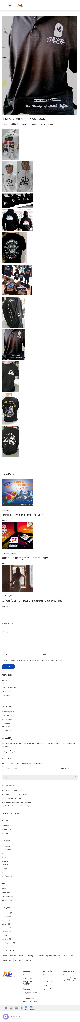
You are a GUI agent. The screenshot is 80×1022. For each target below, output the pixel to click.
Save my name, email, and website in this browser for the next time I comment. (33, 660)
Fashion (4, 857)
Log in (4, 889)
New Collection (7, 715)
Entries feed (6, 893)
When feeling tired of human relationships (32, 601)
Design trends (7, 850)
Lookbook (5, 868)
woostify (28, 960)
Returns (4, 684)
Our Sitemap (6, 699)
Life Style (5, 865)
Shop (45, 985)
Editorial (4, 853)
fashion (22, 956)
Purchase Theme (8, 730)
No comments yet (47, 124)
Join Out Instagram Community (25, 558)
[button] (9, 5)
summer (18, 960)
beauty (13, 956)
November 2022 (7, 826)
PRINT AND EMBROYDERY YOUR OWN (23, 119)
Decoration (6, 846)
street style (7, 960)
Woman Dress (7, 719)
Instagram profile (8, 712)
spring (73, 956)
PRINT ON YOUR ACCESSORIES (22, 515)
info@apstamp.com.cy (30, 993)
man (65, 956)
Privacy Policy (6, 680)
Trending (5, 872)
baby (5, 956)
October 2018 (6, 829)
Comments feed (8, 896)
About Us (46, 977)
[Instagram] (69, 979)
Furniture (5, 861)
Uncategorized (33, 124)
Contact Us (6, 691)
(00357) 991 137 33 (30, 1001)
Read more (6, 521)
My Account (47, 989)
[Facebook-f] (64, 979)
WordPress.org (7, 900)
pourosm (23, 124)
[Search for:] (40, 777)
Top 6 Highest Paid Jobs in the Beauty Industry (18, 806)
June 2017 (5, 833)
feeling (30, 956)
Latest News (6, 695)
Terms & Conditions (9, 688)
